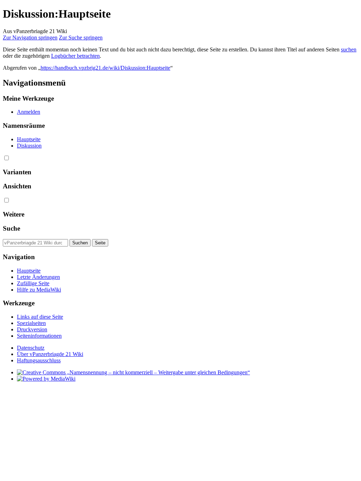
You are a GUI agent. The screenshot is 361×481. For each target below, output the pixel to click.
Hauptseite (29, 139)
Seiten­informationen (39, 336)
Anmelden (28, 112)
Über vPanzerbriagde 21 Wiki (50, 354)
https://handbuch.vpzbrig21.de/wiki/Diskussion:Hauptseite (105, 68)
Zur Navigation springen (30, 37)
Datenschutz (30, 348)
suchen (348, 49)
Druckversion (32, 329)
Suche (11, 228)
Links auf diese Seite (40, 317)
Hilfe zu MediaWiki (39, 290)
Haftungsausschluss (39, 360)
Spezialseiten (31, 323)
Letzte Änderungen (38, 277)
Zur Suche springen (81, 37)
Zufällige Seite (33, 283)
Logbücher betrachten (75, 56)
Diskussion (29, 146)
